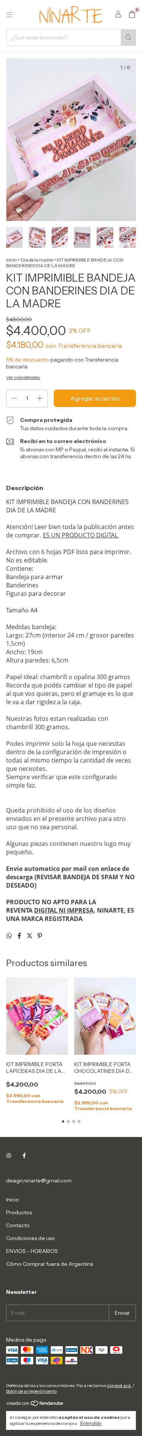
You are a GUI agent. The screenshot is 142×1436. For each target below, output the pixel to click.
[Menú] (9, 14)
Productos (19, 1212)
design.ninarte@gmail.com (39, 1180)
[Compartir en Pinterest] (40, 936)
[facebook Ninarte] (24, 1155)
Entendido (90, 1423)
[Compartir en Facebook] (19, 936)
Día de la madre (37, 260)
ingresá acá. (119, 1385)
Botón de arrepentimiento (31, 1391)
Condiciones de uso (30, 1238)
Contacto (18, 1225)
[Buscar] (128, 37)
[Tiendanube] (35, 1405)
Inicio (11, 260)
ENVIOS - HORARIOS (32, 1251)
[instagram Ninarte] (8, 1155)
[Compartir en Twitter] (30, 936)
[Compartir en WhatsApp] (9, 936)
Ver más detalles (23, 377)
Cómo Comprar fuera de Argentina (49, 1264)
